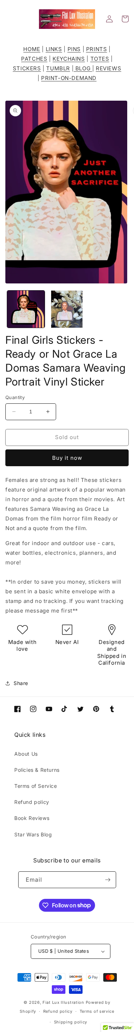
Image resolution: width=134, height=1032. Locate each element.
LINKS (54, 49)
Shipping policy (71, 1022)
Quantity (15, 397)
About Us (26, 754)
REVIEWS (108, 68)
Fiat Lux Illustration (63, 1002)
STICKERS (27, 68)
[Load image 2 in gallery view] (67, 309)
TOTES (99, 58)
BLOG (83, 68)
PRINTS (96, 49)
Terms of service (97, 1011)
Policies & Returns (37, 770)
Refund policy (31, 802)
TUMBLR (58, 68)
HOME (31, 49)
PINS (74, 49)
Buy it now (67, 457)
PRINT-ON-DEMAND (68, 78)
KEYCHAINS (69, 58)
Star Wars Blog (33, 834)
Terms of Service (35, 786)
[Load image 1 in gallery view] (26, 309)
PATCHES (34, 58)
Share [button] (21, 683)
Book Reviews (31, 818)
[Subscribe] (108, 879)
